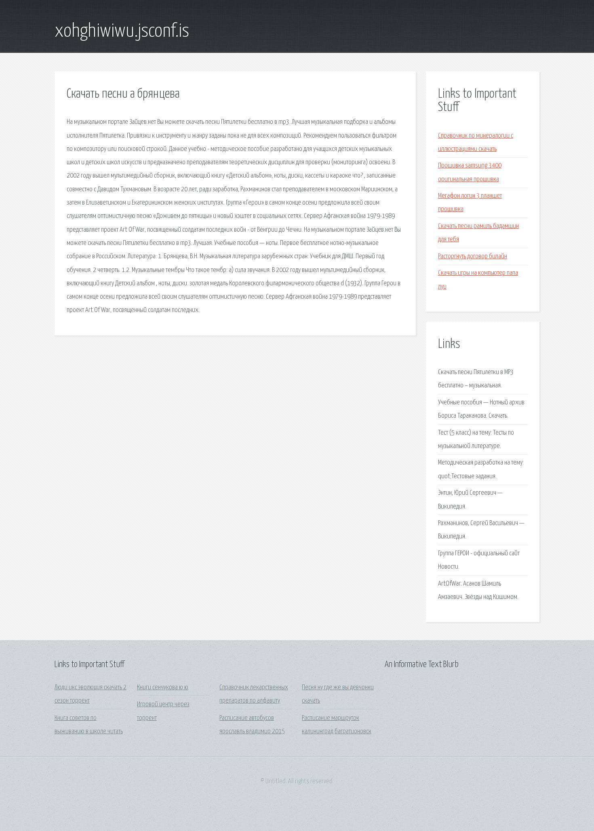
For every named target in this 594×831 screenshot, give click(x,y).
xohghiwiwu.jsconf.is (122, 31)
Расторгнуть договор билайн (472, 256)
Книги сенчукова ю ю (162, 687)
